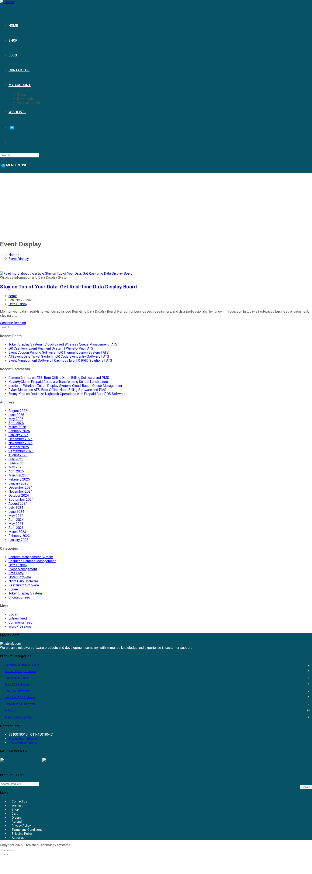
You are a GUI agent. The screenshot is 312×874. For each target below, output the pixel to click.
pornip (13, 386)
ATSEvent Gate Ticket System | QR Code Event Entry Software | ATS (58, 356)
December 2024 (20, 487)
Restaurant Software (23, 585)
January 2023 (18, 540)
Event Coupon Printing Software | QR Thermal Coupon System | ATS (58, 352)
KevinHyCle (17, 382)
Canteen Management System (30, 557)
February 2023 (19, 536)
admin (12, 296)
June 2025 (16, 463)
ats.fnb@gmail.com (22, 738)
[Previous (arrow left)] (1, 854)
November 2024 (20, 491)
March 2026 (17, 427)
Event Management (22, 569)
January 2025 (18, 483)
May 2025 (15, 467)
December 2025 (20, 439)
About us (18, 838)
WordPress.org (19, 626)
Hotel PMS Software (17, 691)
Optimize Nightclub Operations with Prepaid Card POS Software (78, 394)
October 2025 (18, 447)
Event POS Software (17, 684)
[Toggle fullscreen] (6, 850)
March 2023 (17, 532)
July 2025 (15, 459)
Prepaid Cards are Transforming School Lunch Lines (69, 382)
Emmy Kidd (16, 394)
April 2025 (16, 471)
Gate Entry (16, 573)
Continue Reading (13, 323)
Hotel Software (19, 577)
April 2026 (16, 423)
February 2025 (19, 479)
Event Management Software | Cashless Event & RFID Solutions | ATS (60, 360)
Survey (13, 589)
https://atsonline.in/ (23, 743)
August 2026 (17, 411)
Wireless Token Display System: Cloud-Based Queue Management (72, 386)
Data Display (17, 304)
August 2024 (17, 504)
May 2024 (15, 516)
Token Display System (25, 593)
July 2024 (15, 508)
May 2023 (15, 524)
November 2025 (20, 443)
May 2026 (15, 419)
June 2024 (16, 512)
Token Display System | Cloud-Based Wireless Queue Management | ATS (62, 344)
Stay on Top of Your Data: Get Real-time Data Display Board (68, 287)
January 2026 (18, 435)
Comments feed (20, 622)
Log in (13, 614)
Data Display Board (16, 677)
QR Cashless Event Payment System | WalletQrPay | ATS (50, 348)
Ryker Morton (18, 390)
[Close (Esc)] (14, 850)
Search (306, 787)
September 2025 (21, 451)
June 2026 (16, 415)
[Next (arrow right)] (6, 854)
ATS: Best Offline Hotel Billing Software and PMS (73, 378)
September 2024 (21, 499)
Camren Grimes (19, 378)
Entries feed (17, 618)
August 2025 (17, 455)
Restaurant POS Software (20, 703)
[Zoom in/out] (1, 850)
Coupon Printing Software (20, 671)
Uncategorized (19, 597)
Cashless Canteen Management (32, 561)
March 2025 (17, 475)
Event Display (18, 259)
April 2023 (16, 528)
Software (10, 710)
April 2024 (16, 520)
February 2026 (19, 431)
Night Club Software (23, 581)
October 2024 (18, 495)
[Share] (10, 850)
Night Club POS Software (20, 697)
